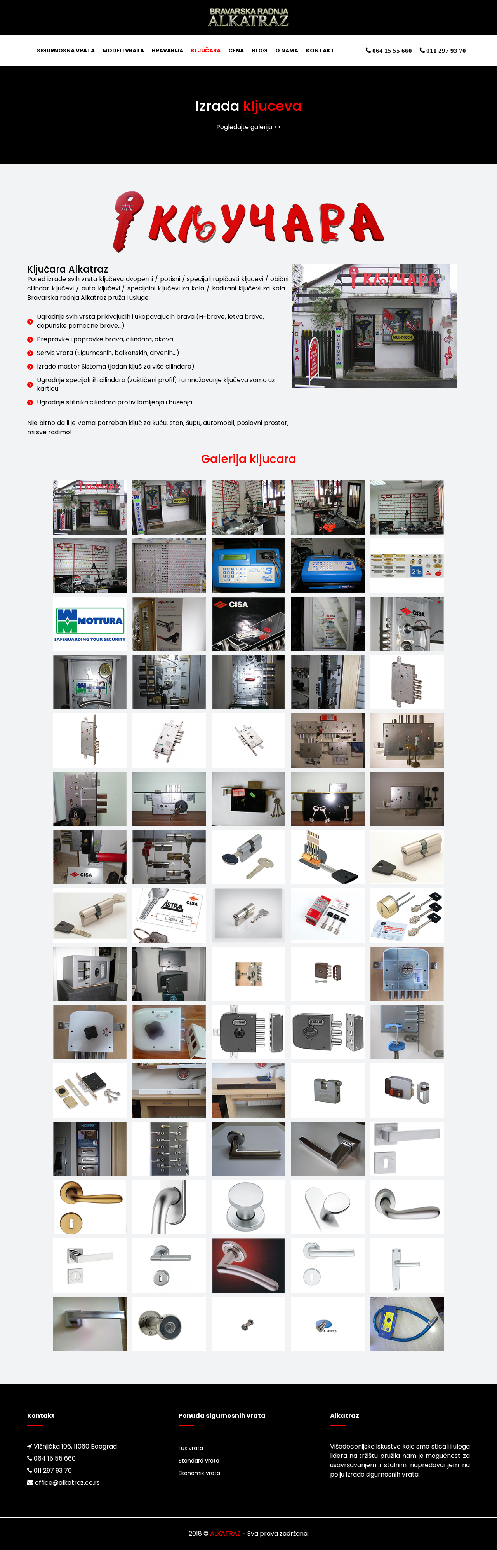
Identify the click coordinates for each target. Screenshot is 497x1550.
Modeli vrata (123, 50)
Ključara (206, 50)
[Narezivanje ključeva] (90, 506)
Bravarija (167, 50)
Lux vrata (191, 1448)
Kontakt (320, 50)
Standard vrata (199, 1460)
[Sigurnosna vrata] (249, 16)
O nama (286, 50)
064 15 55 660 (391, 50)
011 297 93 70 (445, 50)
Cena (236, 50)
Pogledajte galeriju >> (248, 126)
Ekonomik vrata (199, 1473)
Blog (260, 50)
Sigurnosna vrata (66, 50)
